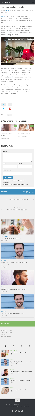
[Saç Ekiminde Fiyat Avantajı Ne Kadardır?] (17, 277)
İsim (4, 163)
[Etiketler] (30, 346)
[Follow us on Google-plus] (30, 192)
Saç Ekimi (3, 260)
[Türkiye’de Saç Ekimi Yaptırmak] (9, 127)
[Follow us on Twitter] (27, 192)
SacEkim (7, 10)
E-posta (20, 163)
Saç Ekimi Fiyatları (6, 337)
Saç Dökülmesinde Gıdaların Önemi (11, 238)
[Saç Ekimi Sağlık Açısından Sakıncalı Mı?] (17, 301)
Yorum (5, 151)
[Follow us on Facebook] (24, 192)
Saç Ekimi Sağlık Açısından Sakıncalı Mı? (12, 313)
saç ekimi (9, 115)
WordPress (14, 407)
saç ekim (11, 77)
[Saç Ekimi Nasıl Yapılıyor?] (26, 127)
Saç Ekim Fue (5, 2)
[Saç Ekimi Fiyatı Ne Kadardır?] (5, 390)
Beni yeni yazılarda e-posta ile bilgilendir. (16, 184)
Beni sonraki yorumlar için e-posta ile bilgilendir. (14, 181)
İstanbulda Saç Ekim (6, 330)
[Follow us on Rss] (33, 192)
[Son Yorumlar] (22, 346)
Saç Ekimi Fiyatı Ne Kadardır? (18, 390)
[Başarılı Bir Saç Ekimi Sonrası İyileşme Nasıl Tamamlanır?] (17, 251)
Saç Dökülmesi (5, 236)
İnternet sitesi (7, 170)
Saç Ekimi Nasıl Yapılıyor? (24, 134)
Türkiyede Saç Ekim (6, 332)
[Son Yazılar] (5, 346)
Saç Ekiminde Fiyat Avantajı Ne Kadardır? (13, 289)
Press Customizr (25, 407)
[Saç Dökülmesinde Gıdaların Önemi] (17, 226)
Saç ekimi (3, 16)
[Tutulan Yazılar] (13, 346)
